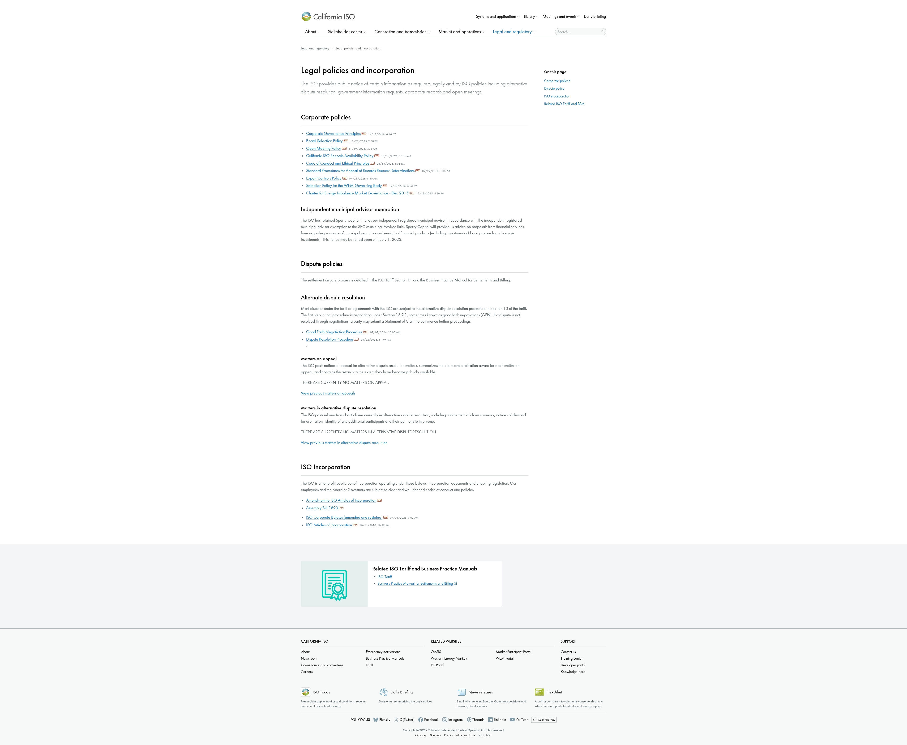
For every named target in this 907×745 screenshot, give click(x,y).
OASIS (436, 651)
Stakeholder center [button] (345, 31)
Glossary (421, 735)
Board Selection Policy (324, 140)
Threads (478, 719)
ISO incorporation (557, 96)
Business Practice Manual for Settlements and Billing (415, 583)
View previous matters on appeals (328, 393)
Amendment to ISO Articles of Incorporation (341, 500)
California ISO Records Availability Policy (339, 155)
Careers (307, 671)
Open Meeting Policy (323, 148)
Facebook (431, 719)
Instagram (455, 719)
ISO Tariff (385, 576)
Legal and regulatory (315, 48)
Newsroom (309, 658)
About (305, 651)
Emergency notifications (383, 651)
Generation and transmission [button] (400, 31)
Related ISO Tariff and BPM (564, 103)
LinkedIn (500, 719)
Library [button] (529, 16)
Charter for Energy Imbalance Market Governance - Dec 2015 (357, 193)
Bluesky (384, 719)
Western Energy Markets (449, 658)
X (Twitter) (407, 719)
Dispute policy (554, 88)
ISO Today (321, 692)
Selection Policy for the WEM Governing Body (344, 185)
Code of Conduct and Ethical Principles (337, 163)
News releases (481, 692)
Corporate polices (557, 81)
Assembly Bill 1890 (322, 507)
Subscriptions (544, 720)
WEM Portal (504, 658)
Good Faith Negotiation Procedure (334, 331)
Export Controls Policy (324, 178)
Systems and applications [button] (496, 16)
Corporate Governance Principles (333, 133)
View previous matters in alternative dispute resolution (344, 442)
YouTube (522, 719)
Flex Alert (554, 692)
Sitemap (435, 735)
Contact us (568, 651)
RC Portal (437, 665)
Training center (572, 658)
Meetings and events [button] (559, 16)
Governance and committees (322, 665)
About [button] (310, 31)
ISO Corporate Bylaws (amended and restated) (344, 517)
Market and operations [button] (460, 31)
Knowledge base (573, 671)
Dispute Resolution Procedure (329, 339)
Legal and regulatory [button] (512, 31)
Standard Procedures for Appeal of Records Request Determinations (360, 170)
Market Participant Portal (513, 651)
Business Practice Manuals (385, 658)
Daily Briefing (595, 16)
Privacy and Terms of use (459, 735)
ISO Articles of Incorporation (329, 524)
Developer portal (573, 665)
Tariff (369, 665)
